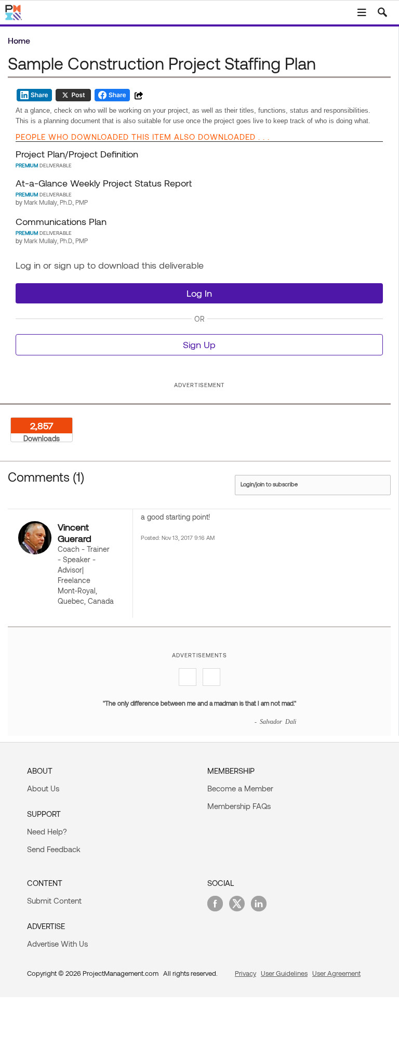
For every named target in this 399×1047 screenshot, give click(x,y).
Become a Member (240, 788)
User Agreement (336, 973)
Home (19, 40)
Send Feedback (54, 849)
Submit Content (54, 900)
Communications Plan (61, 221)
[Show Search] (382, 12)
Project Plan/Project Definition (77, 154)
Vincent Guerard (74, 532)
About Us (43, 788)
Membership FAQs (239, 806)
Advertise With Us (57, 943)
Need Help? (47, 831)
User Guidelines (284, 973)
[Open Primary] (361, 12)
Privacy (245, 973)
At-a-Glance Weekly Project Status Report (104, 183)
